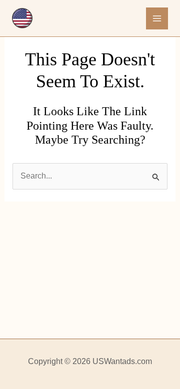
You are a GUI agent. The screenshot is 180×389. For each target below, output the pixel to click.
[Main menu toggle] (157, 18)
